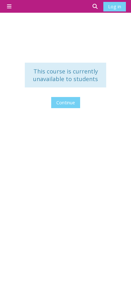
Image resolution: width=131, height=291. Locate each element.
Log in (114, 6)
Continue (65, 102)
